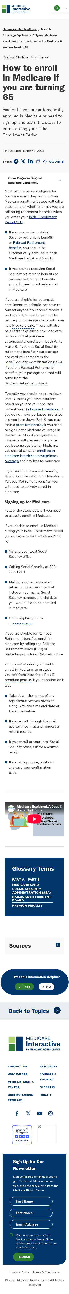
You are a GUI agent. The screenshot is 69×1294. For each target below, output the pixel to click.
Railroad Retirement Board (26, 383)
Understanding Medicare (20, 29)
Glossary (47, 1087)
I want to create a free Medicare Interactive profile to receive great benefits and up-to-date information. (36, 1241)
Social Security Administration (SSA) (33, 362)
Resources (48, 1066)
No (48, 987)
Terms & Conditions (45, 1272)
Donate (46, 1095)
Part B (47, 258)
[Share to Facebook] (15, 161)
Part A (29, 258)
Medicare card (23, 325)
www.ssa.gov (23, 623)
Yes (27, 987)
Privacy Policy (19, 1272)
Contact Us (17, 1066)
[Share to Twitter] (23, 161)
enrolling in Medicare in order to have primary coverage (31, 455)
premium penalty (29, 424)
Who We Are (17, 1074)
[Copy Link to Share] (38, 161)
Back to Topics (28, 1011)
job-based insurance (43, 409)
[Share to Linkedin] (30, 161)
